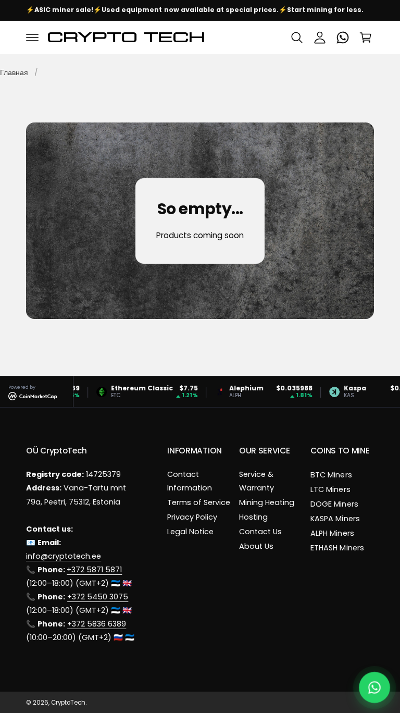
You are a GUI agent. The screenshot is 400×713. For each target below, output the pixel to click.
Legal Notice (190, 531)
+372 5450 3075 (97, 597)
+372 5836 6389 (96, 624)
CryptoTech (68, 702)
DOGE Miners (334, 504)
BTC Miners (331, 475)
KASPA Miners (334, 518)
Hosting (253, 517)
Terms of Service (198, 502)
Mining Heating (266, 502)
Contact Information (189, 481)
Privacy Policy (192, 517)
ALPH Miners (332, 533)
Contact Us (260, 531)
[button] (32, 37)
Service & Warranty (256, 481)
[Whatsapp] (342, 37)
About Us (256, 546)
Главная (14, 72)
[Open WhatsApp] (374, 687)
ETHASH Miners (337, 548)
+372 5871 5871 (94, 569)
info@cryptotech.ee (63, 556)
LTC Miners (330, 489)
